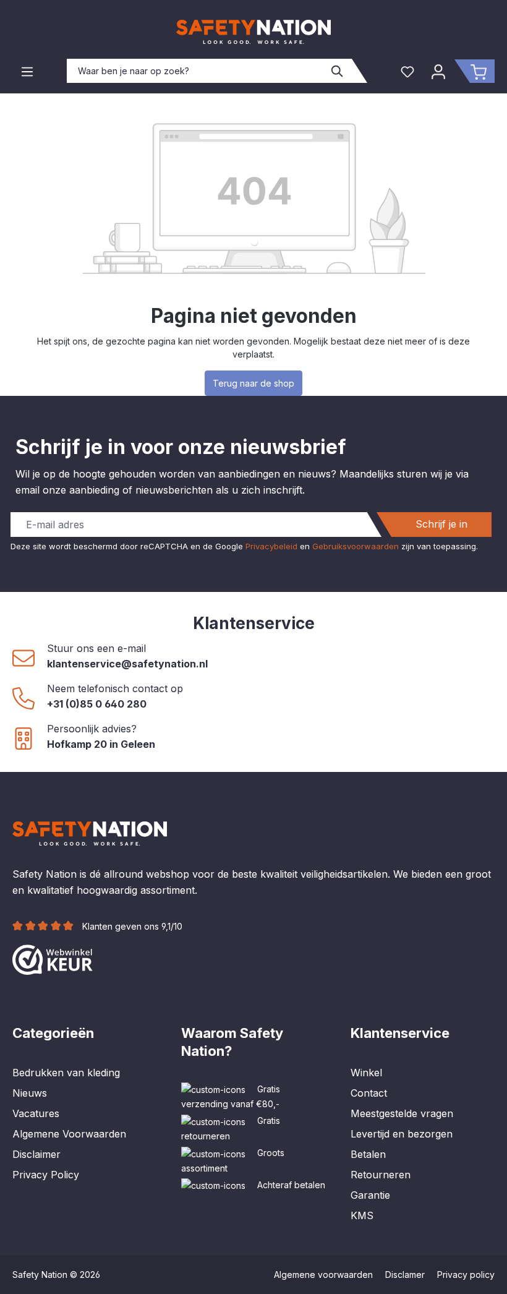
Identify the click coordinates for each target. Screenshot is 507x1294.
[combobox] (195, 71)
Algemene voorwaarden (323, 1274)
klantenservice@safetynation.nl (127, 664)
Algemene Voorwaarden (69, 1134)
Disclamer (405, 1274)
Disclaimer (36, 1154)
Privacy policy (466, 1274)
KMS (362, 1215)
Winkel (366, 1072)
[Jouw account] (438, 71)
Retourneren (381, 1174)
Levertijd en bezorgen (402, 1134)
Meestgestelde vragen (402, 1113)
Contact (369, 1093)
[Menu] (27, 71)
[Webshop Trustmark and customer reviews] (52, 958)
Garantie (370, 1195)
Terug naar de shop (253, 383)
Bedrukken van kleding (66, 1072)
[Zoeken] (337, 71)
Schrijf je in (441, 524)
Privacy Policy (45, 1174)
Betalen (368, 1154)
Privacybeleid (271, 546)
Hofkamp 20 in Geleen (101, 744)
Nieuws (29, 1093)
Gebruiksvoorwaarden (355, 546)
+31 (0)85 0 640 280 (97, 704)
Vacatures (35, 1113)
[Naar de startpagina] (253, 32)
